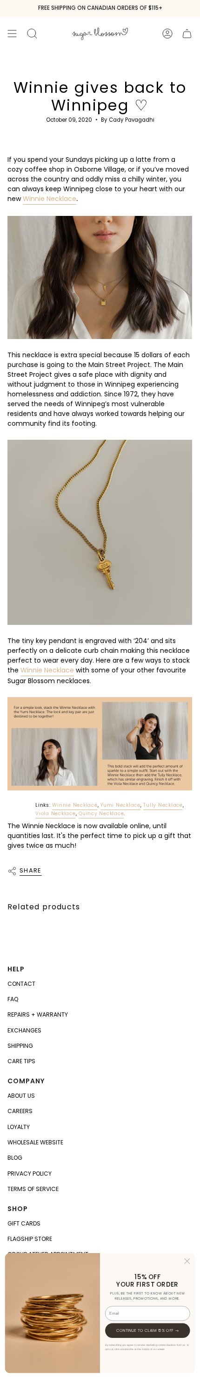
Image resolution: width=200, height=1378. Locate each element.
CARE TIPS (21, 1061)
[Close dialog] (187, 1261)
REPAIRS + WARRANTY (37, 1014)
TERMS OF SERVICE (33, 1189)
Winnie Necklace (49, 198)
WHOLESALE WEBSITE (35, 1142)
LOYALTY (18, 1127)
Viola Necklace (55, 813)
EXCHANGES (24, 1030)
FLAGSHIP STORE (29, 1239)
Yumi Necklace (120, 805)
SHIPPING (20, 1046)
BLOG (14, 1158)
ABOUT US (21, 1096)
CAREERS (20, 1111)
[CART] (187, 33)
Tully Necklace (163, 805)
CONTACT (21, 984)
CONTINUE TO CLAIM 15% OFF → (147, 1330)
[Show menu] (12, 33)
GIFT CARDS (23, 1223)
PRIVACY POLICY (29, 1173)
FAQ (13, 999)
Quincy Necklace (101, 813)
